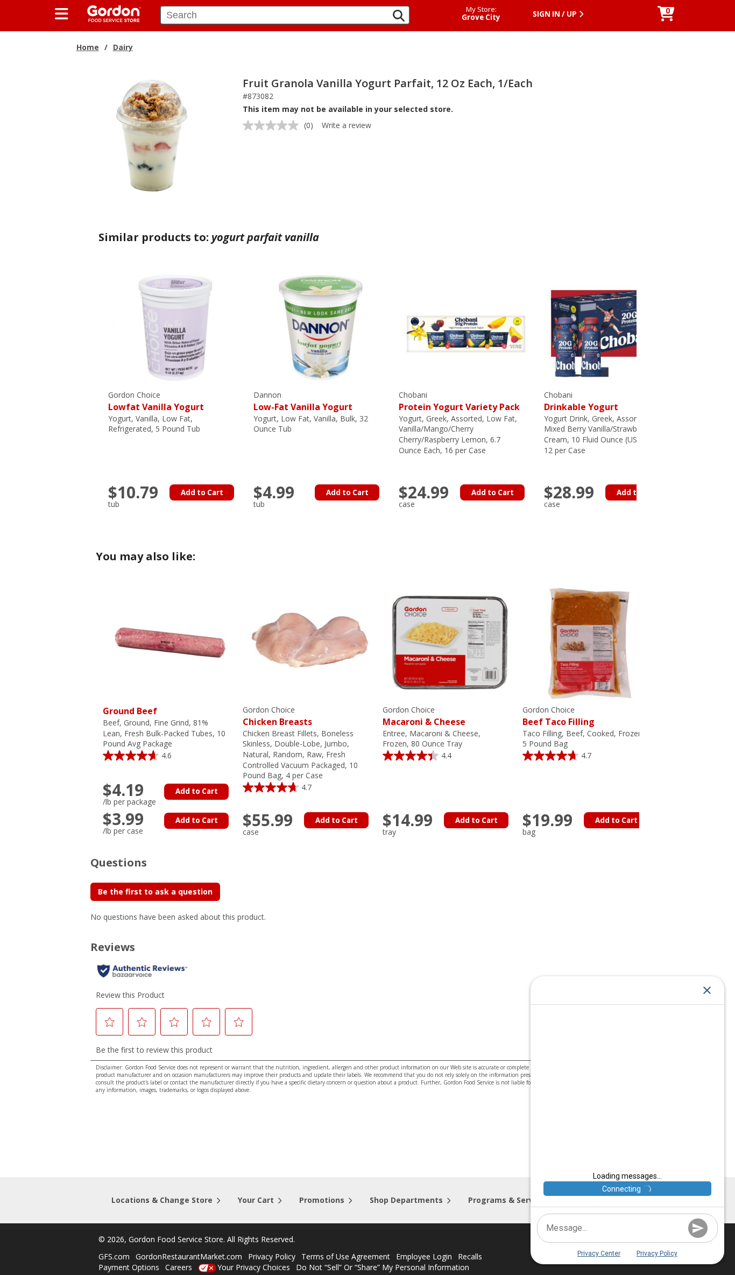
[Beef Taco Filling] (590, 642)
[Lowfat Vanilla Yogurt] (175, 327)
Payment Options (128, 1267)
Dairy (123, 47)
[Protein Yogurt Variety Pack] (466, 327)
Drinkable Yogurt (581, 401)
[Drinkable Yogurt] (611, 327)
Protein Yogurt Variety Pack (459, 401)
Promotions (321, 1200)
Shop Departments (406, 1200)
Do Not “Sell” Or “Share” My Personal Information (382, 1267)
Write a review (346, 125)
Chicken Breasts (277, 716)
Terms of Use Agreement (345, 1256)
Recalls (470, 1256)
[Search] (399, 16)
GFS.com (114, 1256)
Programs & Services (508, 1200)
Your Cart (256, 1200)
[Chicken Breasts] (310, 642)
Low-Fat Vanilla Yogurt (302, 401)
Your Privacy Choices (253, 1267)
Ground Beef (130, 711)
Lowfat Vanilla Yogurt (156, 401)
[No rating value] (273, 125)
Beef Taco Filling (558, 716)
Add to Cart (202, 492)
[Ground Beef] (170, 642)
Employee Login (424, 1256)
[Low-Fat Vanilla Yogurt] (321, 327)
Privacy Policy (271, 1256)
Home (87, 47)
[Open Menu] (61, 14)
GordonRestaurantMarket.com (189, 1256)
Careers (178, 1267)
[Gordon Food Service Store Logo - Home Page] (108, 13)
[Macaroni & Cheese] (450, 642)
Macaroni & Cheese (424, 716)
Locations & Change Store (162, 1200)
